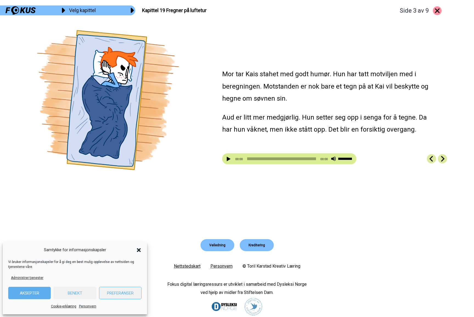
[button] (139, 250)
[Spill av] (229, 159)
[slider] (346, 158)
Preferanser (120, 293)
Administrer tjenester (27, 278)
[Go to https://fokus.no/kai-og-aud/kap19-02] (431, 158)
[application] (289, 158)
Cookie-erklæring (63, 306)
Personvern (87, 306)
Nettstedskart (187, 266)
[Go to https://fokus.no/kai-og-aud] (437, 10)
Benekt (75, 293)
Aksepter (29, 293)
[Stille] (333, 159)
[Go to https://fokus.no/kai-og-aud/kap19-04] (442, 158)
